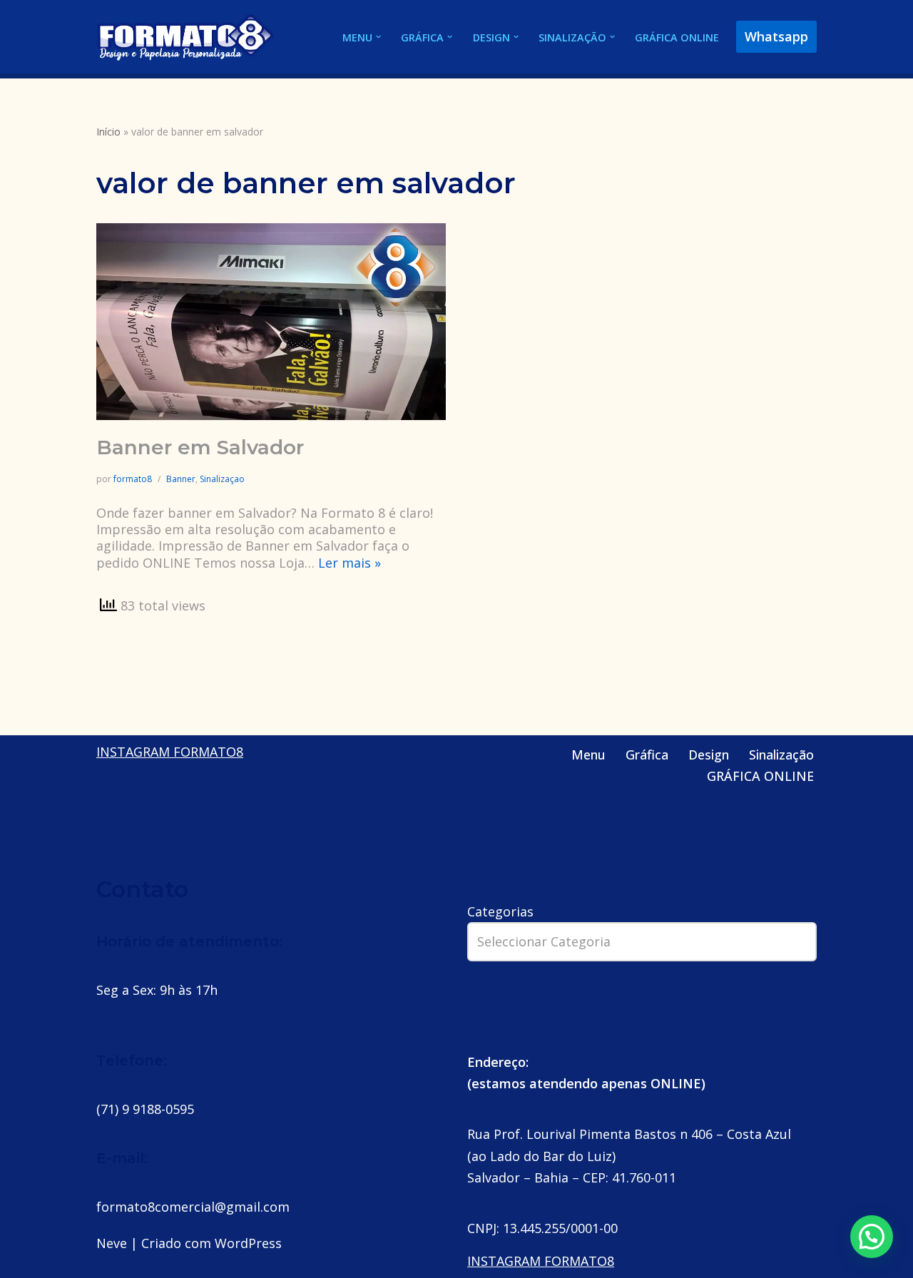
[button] (378, 36)
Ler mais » (349, 562)
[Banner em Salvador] (271, 321)
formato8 (132, 479)
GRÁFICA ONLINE (677, 37)
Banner (180, 479)
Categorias (500, 911)
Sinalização (781, 754)
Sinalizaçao (222, 479)
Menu (588, 754)
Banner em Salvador (200, 447)
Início (108, 131)
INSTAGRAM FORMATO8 (169, 751)
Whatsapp (776, 36)
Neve (111, 1243)
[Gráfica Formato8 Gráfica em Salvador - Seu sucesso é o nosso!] (185, 37)
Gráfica (647, 754)
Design (708, 754)
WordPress (248, 1243)
